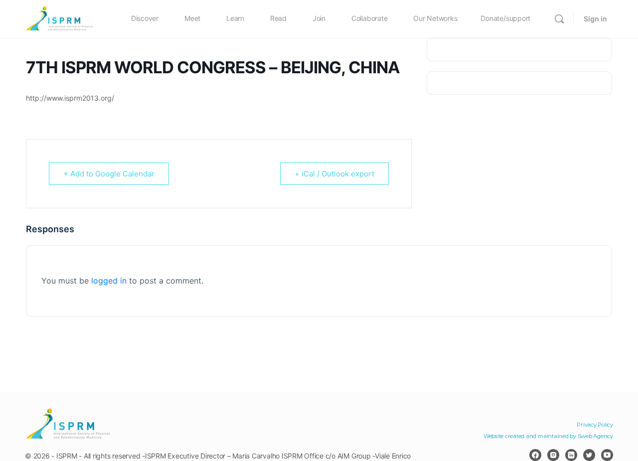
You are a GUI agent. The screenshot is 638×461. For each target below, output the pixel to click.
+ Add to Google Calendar (109, 173)
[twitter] (589, 455)
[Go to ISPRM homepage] (60, 18)
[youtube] (607, 455)
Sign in (595, 18)
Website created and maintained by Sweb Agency (548, 436)
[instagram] (553, 455)
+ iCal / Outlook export (334, 173)
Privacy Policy (595, 424)
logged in (109, 281)
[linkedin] (571, 455)
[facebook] (535, 455)
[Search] (559, 19)
